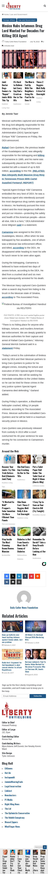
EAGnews (9, 768)
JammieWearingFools (14, 781)
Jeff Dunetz (19, 746)
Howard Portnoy (9, 725)
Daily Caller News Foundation (15, 42)
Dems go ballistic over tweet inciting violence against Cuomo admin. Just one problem (12, 638)
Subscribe (38, 696)
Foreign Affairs (9, 20)
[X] (12, 576)
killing (41, 155)
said (19, 225)
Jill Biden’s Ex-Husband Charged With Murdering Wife (34, 637)
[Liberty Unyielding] (13, 5)
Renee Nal (7, 739)
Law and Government (18, 14)
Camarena (7, 232)
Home (6, 14)
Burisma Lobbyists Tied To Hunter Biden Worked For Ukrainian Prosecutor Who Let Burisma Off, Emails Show (35, 666)
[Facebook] (6, 576)
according (15, 171)
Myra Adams (7, 746)
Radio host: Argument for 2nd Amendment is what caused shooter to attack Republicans (12, 666)
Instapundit (10, 777)
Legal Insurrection (13, 786)
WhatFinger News (12, 826)
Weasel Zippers (11, 822)
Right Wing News (12, 804)
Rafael (5, 147)
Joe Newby (29, 746)
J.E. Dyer (6, 732)
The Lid (8, 808)
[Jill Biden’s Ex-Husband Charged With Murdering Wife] (35, 626)
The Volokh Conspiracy (14, 817)
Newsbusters (10, 795)
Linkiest (8, 790)
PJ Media (8, 799)
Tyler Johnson (8, 756)
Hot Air (8, 772)
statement (7, 348)
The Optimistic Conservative (17, 813)
